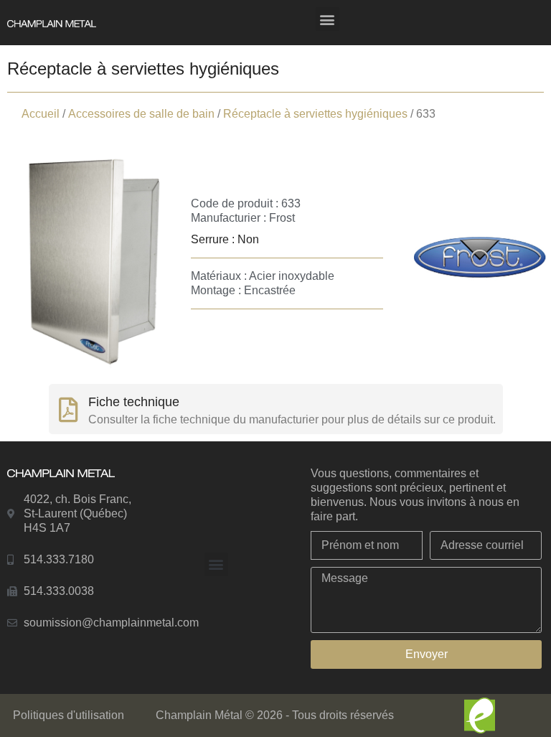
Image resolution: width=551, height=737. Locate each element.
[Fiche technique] (68, 409)
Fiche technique (133, 402)
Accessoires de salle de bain (141, 114)
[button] (327, 19)
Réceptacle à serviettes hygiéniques (315, 114)
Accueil (41, 114)
